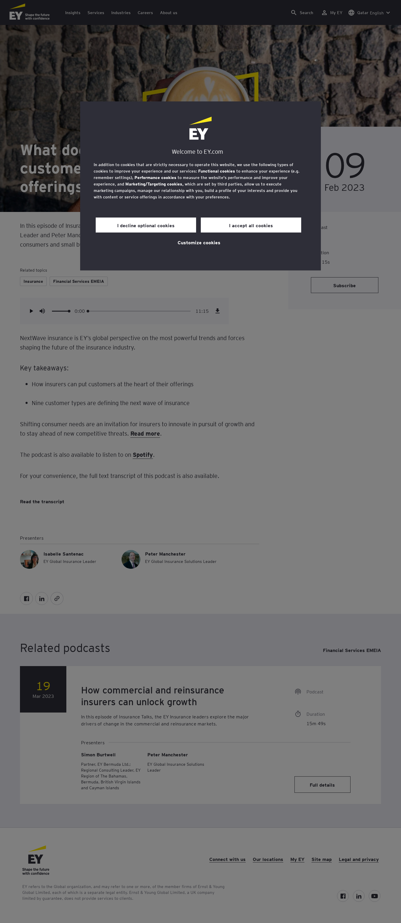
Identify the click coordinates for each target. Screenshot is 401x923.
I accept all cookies (251, 225)
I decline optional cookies (146, 225)
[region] (200, 185)
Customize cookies (199, 242)
